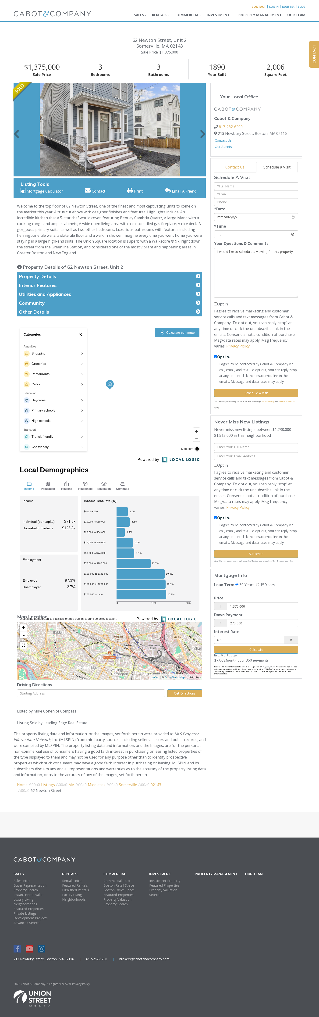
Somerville (128, 784)
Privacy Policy (238, 346)
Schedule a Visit (277, 167)
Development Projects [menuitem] (31, 918)
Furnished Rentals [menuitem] (75, 890)
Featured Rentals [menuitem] (75, 885)
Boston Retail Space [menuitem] (118, 885)
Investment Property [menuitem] (164, 880)
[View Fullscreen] (23, 645)
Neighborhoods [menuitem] (25, 904)
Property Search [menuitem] (26, 890)
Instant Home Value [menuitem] (28, 894)
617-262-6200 (231, 126)
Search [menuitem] (154, 894)
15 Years (267, 584)
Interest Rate (226, 631)
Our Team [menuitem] (296, 14)
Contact (259, 7)
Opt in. (223, 356)
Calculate (256, 649)
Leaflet (154, 677)
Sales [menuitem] (139, 14)
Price (218, 598)
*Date (219, 208)
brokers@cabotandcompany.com (144, 959)
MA (71, 784)
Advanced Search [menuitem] (26, 922)
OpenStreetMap (175, 677)
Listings (48, 784)
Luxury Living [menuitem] (23, 899)
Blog (301, 7)
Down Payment (228, 614)
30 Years (246, 584)
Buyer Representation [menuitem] (30, 885)
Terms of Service (286, 401)
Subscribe (256, 553)
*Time (220, 226)
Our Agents (223, 146)
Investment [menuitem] (218, 14)
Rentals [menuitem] (159, 14)
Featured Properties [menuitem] (29, 908)
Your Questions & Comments (241, 243)
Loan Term (224, 584)
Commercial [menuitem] (187, 14)
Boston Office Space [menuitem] (119, 890)
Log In (274, 7)
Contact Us (223, 140)
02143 (156, 784)
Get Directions (185, 693)
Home (22, 784)
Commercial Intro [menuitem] (116, 880)
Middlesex (96, 784)
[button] (16, 129)
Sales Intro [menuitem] (22, 880)
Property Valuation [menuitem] (117, 899)
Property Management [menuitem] (259, 14)
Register (288, 7)
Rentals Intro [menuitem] (72, 880)
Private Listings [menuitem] (25, 913)
